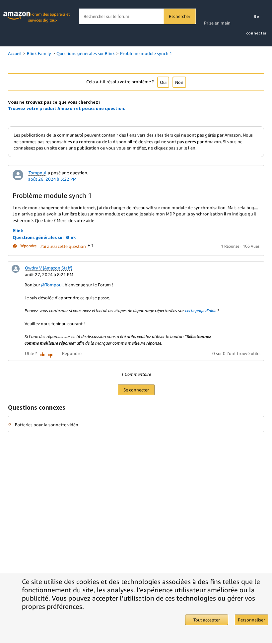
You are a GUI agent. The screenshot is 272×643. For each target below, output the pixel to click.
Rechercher (179, 16)
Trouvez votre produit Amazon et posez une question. (66, 108)
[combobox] (137, 16)
